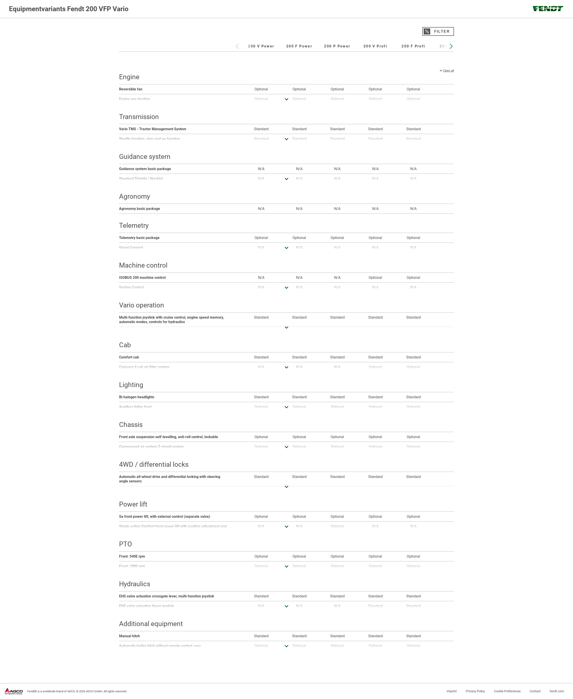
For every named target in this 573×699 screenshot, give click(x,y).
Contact (535, 691)
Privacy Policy (475, 691)
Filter (442, 31)
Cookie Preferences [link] (507, 691)
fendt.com (557, 691)
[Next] (450, 47)
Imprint (452, 691)
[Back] (236, 47)
